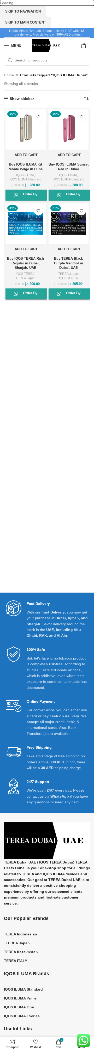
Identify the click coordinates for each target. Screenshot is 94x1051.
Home (9, 75)
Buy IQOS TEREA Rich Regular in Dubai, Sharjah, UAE (25, 263)
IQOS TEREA (25, 274)
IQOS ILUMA (25, 175)
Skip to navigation (23, 11)
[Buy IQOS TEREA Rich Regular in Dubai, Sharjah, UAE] (25, 223)
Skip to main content (25, 22)
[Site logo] (47, 45)
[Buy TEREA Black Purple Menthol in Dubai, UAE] (69, 223)
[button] (25, 155)
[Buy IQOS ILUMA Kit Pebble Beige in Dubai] (25, 129)
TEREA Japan (26, 278)
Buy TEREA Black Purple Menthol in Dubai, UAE (68, 263)
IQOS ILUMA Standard (25, 179)
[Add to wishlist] (38, 116)
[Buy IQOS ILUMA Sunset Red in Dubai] (69, 129)
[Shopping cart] (85, 45)
